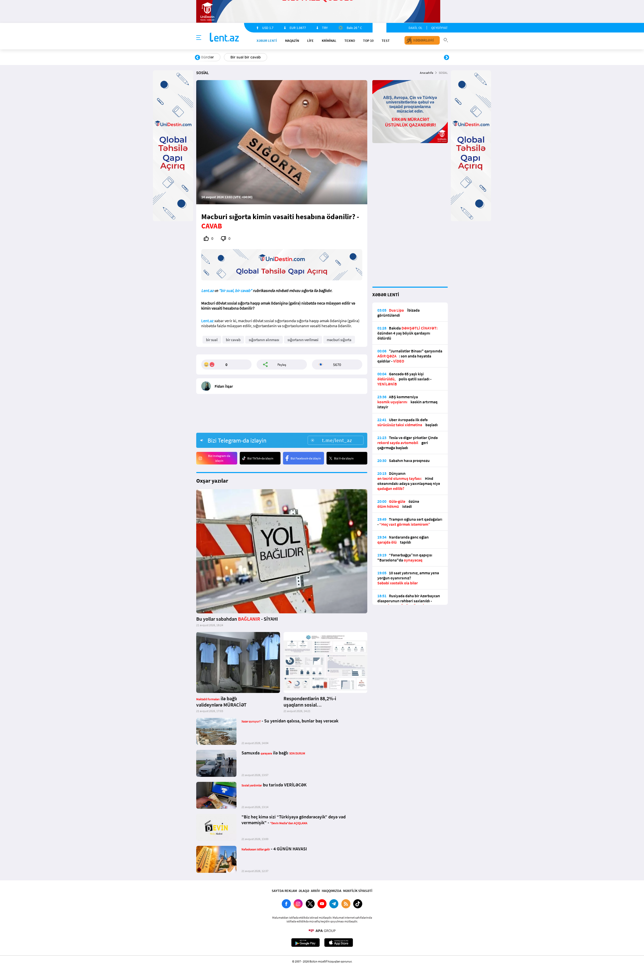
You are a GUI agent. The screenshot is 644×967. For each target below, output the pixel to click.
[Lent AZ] (224, 37)
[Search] (446, 40)
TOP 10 (368, 40)
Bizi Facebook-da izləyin (306, 458)
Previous (197, 58)
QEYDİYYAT (439, 27)
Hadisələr (209, 57)
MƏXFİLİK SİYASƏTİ (357, 890)
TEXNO (349, 40)
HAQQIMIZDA (331, 890)
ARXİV (315, 890)
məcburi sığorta (339, 339)
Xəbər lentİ (267, 40)
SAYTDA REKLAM (284, 890)
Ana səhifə (426, 73)
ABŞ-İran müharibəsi (317, 57)
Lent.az (207, 290)
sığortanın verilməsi (303, 339)
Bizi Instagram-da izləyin (219, 458)
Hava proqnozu (364, 57)
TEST (386, 40)
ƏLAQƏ (304, 890)
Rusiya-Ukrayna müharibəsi (258, 57)
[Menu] (198, 37)
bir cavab (233, 339)
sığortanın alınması (264, 339)
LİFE (310, 40)
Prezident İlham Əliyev (414, 57)
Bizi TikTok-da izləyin (260, 458)
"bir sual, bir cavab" (235, 290)
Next (447, 58)
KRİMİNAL (329, 40)
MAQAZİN (292, 40)
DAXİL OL (415, 27)
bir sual (212, 339)
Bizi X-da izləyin (344, 458)
